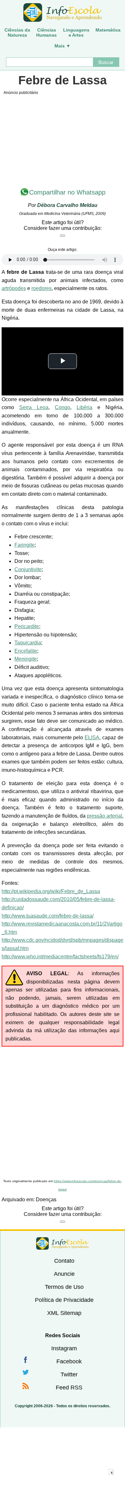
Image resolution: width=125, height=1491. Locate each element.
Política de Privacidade (64, 1300)
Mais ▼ (62, 45)
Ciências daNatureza (17, 32)
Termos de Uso (64, 1287)
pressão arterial (104, 816)
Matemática (108, 29)
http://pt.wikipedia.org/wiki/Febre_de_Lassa (51, 891)
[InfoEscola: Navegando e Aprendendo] (62, 12)
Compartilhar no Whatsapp (67, 192)
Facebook (69, 1361)
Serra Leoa (33, 407)
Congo (62, 407)
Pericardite (26, 626)
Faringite (24, 545)
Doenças (46, 1199)
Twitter (69, 1374)
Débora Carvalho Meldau (67, 205)
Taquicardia (27, 642)
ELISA (92, 737)
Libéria (84, 407)
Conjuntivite (28, 569)
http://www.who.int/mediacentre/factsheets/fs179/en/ (60, 956)
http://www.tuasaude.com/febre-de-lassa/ (48, 916)
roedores (41, 288)
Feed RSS (69, 1387)
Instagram (64, 1348)
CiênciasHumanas (46, 32)
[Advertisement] (62, 1112)
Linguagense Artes (76, 32)
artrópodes (14, 288)
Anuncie (64, 1274)
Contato (64, 1261)
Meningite (25, 659)
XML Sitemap (64, 1313)
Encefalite (25, 651)
